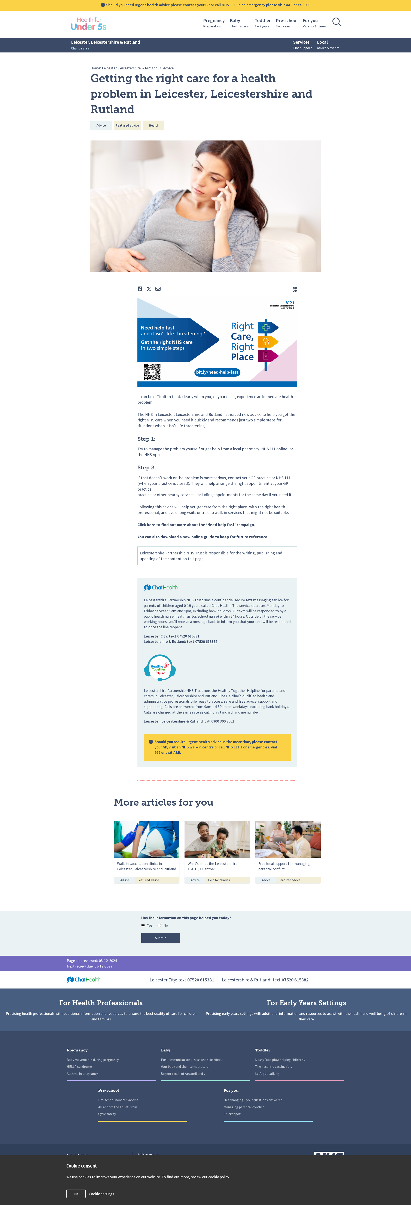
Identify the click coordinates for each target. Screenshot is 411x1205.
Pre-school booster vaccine (118, 1100)
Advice (101, 125)
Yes (149, 925)
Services (302, 44)
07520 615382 (206, 641)
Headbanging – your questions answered (253, 1100)
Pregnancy (214, 22)
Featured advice (127, 125)
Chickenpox (232, 1114)
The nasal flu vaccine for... (273, 1066)
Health (154, 125)
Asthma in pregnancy (82, 1073)
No (165, 925)
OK (76, 1194)
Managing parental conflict (244, 1107)
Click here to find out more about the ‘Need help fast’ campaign (195, 524)
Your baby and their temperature (184, 1066)
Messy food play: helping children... (280, 1059)
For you (315, 22)
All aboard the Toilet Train (117, 1107)
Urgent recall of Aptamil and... (183, 1073)
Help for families (219, 880)
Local (328, 44)
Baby (240, 22)
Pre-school (287, 22)
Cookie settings (101, 1193)
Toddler (263, 22)
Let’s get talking (267, 1073)
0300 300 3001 (222, 721)
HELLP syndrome (79, 1066)
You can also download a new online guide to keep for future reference (202, 536)
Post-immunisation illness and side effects (192, 1059)
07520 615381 (188, 636)
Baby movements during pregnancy (93, 1059)
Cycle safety (107, 1114)
